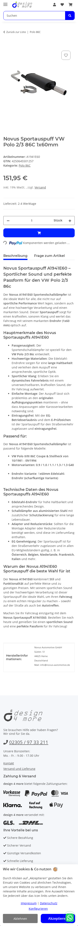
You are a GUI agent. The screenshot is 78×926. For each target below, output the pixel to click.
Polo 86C (25, 165)
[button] (54, 4)
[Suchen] (70, 15)
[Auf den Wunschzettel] (66, 55)
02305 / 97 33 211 (28, 742)
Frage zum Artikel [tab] (49, 256)
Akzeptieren (57, 918)
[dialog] (39, 895)
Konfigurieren (38, 909)
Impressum (29, 903)
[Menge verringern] (8, 220)
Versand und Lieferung (19, 769)
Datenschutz (48, 903)
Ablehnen (20, 919)
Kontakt (8, 763)
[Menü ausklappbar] (5, 2)
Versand (40, 187)
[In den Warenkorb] (6, 45)
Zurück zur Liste (16, 32)
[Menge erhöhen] (69, 220)
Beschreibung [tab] (15, 256)
